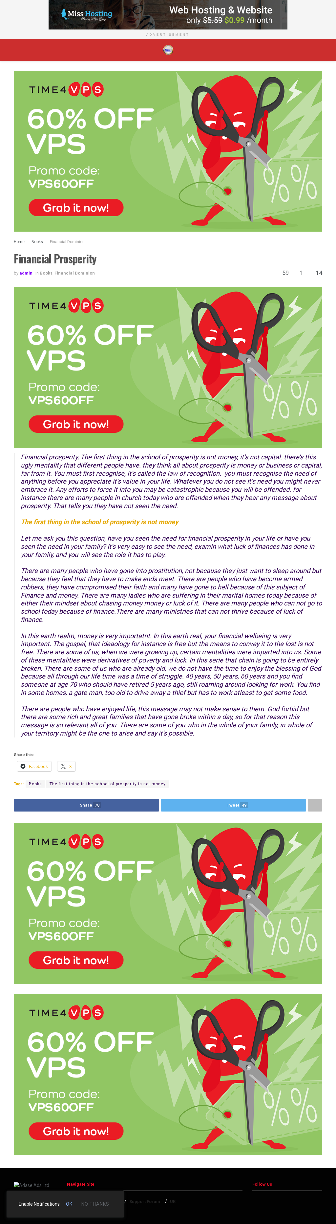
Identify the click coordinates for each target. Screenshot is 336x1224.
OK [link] (69, 1204)
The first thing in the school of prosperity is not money (108, 784)
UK (173, 1201)
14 (318, 272)
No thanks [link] (95, 1204)
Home (19, 241)
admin (25, 273)
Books (37, 241)
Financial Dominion (67, 241)
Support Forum (144, 1201)
